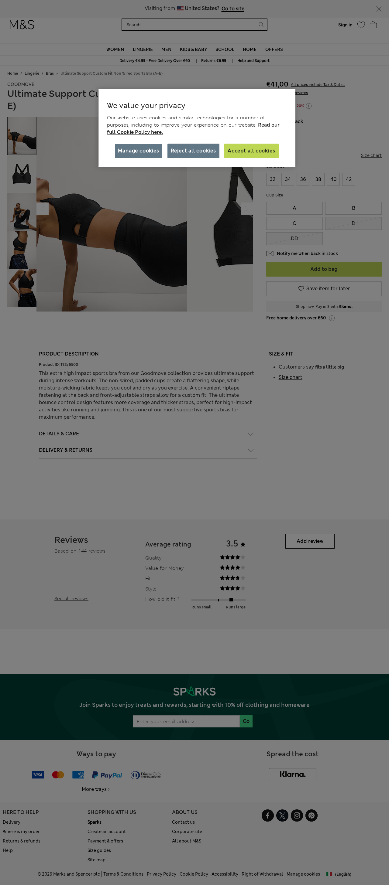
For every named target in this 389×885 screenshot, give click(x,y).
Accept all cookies (251, 150)
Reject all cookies (193, 150)
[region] (196, 128)
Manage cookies (138, 150)
